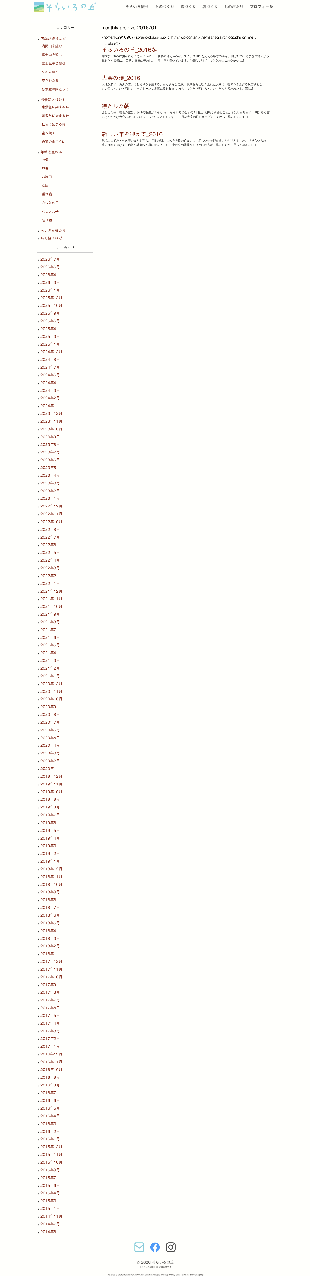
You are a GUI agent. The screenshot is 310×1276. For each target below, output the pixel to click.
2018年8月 (50, 900)
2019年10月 (51, 791)
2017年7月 (50, 1000)
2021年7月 (50, 630)
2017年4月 (50, 1023)
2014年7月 (50, 1224)
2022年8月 (50, 529)
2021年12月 (51, 591)
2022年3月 (50, 568)
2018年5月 (50, 923)
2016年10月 (51, 1069)
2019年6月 (50, 822)
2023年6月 (50, 460)
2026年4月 (50, 275)
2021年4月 (50, 653)
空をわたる (50, 80)
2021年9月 (50, 614)
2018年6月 (50, 915)
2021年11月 (51, 599)
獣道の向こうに (53, 141)
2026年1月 (50, 290)
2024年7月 (50, 367)
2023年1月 (50, 498)
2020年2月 (50, 761)
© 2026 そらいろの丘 (155, 1262)
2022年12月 (51, 506)
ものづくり (164, 6)
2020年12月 (51, 684)
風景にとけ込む (53, 100)
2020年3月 (50, 753)
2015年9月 (50, 1170)
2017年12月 (51, 961)
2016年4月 (50, 1116)
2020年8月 (50, 714)
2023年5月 (50, 467)
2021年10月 (51, 606)
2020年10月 (51, 699)
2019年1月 (50, 861)
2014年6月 (50, 1232)
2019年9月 (50, 799)
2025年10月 (51, 305)
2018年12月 (51, 869)
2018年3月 (50, 938)
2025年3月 (50, 336)
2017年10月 (51, 977)
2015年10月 (51, 1162)
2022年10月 (51, 521)
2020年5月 (50, 738)
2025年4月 (50, 329)
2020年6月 (50, 730)
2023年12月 (51, 413)
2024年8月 (50, 359)
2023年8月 (50, 444)
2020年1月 (50, 768)
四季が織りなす (53, 38)
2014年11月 (51, 1216)
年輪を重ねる (51, 152)
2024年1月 (50, 406)
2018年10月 (51, 884)
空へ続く (48, 133)
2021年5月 (50, 645)
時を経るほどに (53, 238)
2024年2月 (50, 398)
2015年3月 (50, 1201)
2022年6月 (50, 545)
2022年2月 (50, 576)
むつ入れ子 (50, 211)
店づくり (210, 6)
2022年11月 (51, 514)
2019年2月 (50, 853)
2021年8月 (50, 622)
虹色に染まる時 (53, 124)
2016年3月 (50, 1123)
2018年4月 (50, 931)
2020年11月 (51, 691)
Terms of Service (188, 1274)
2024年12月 (51, 352)
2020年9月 (50, 707)
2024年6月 (50, 375)
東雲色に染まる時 (55, 107)
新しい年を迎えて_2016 (132, 134)
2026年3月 (50, 282)
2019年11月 (51, 784)
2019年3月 (50, 846)
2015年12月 (51, 1147)
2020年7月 (50, 722)
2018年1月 (50, 954)
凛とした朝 (116, 106)
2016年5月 (50, 1108)
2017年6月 (50, 1008)
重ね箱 (47, 194)
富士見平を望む (53, 63)
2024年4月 (50, 383)
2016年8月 (50, 1085)
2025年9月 (50, 313)
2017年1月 (50, 1046)
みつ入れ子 (50, 203)
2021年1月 (50, 676)
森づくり (188, 6)
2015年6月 (50, 1185)
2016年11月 (51, 1062)
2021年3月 (50, 660)
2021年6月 (50, 637)
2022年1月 (50, 583)
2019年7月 (50, 815)
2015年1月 (50, 1208)
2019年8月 (50, 807)
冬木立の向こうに (55, 89)
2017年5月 (50, 1015)
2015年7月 (50, 1178)
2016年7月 (50, 1092)
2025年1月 (50, 344)
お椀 (45, 159)
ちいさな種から (53, 230)
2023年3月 (50, 483)
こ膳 (45, 185)
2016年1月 (50, 1139)
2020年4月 (50, 745)
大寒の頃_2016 (121, 78)
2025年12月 (51, 298)
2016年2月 (50, 1131)
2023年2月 (50, 491)
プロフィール (261, 6)
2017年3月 (50, 1031)
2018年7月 (50, 907)
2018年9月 (50, 892)
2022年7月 (50, 537)
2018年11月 (51, 877)
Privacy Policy (168, 1274)
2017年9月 (50, 985)
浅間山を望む (52, 46)
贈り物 (47, 220)
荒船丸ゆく (50, 72)
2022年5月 (50, 552)
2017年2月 (50, 1038)
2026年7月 (50, 259)
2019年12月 (51, 776)
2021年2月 (50, 668)
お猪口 (47, 177)
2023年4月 (50, 475)
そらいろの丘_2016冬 (129, 50)
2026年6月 (50, 267)
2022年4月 (50, 560)
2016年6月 (50, 1100)
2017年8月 (50, 992)
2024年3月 (50, 390)
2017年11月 (51, 969)
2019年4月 (50, 838)
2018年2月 (50, 946)
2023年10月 (51, 429)
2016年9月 (50, 1077)
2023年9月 (50, 437)
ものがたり (233, 6)
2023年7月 (50, 452)
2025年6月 (50, 321)
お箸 (45, 168)
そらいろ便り (136, 6)
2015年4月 (50, 1193)
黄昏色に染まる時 (55, 116)
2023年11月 (51, 421)
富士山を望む (52, 54)
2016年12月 (51, 1054)
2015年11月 (51, 1154)
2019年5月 (50, 830)
